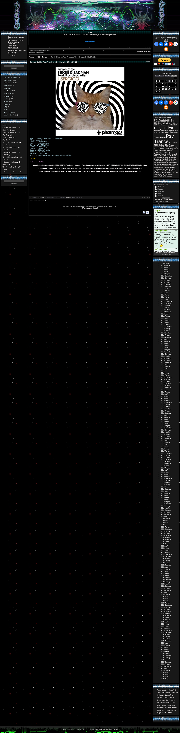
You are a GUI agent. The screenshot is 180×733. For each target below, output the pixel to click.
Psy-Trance (8, 83)
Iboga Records (159, 149)
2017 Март (165, 440)
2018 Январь (165, 461)
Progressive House (160, 152)
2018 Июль (165, 474)
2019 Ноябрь (165, 508)
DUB (168, 117)
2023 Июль (165, 601)
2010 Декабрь (166, 282)
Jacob (168, 162)
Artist (6, 109)
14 (172, 84)
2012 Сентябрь (166, 326)
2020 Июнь (165, 523)
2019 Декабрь (166, 510)
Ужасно (160, 196)
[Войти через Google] (175, 44)
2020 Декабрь (166, 535)
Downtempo (164, 130)
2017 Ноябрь (165, 457)
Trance (171, 145)
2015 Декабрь (166, 409)
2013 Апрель (165, 341)
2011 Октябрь (166, 303)
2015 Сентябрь (166, 402)
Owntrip (168, 164)
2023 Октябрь (166, 607)
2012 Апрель (165, 316)
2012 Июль (165, 322)
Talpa (163, 174)
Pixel (164, 171)
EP (171, 117)
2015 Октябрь (166, 404)
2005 (168, 121)
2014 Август (165, 375)
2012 (166, 145)
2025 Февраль (166, 641)
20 (169, 86)
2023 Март (165, 592)
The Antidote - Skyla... (10, 152)
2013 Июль (165, 347)
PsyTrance (162, 117)
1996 (156, 123)
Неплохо (161, 191)
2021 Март (165, 542)
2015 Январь (165, 385)
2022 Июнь (165, 573)
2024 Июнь (165, 624)
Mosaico (173, 157)
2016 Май (164, 419)
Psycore (157, 137)
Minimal (167, 157)
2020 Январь (165, 512)
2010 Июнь (165, 269)
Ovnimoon (157, 159)
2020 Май (164, 520)
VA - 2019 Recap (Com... (11, 157)
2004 (170, 123)
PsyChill (171, 130)
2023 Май (164, 596)
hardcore (157, 147)
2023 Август (165, 603)
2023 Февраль (166, 590)
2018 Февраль (166, 464)
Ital (169, 169)
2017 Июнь (165, 447)
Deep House (163, 156)
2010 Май (164, 267)
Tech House (172, 156)
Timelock (165, 166)
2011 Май (164, 293)
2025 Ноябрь (165, 660)
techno (167, 119)
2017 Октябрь (166, 455)
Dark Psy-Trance (10, 77)
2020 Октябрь (166, 531)
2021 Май (164, 546)
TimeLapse (168, 176)
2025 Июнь (165, 649)
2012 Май (164, 318)
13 (169, 84)
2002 (156, 119)
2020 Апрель (165, 518)
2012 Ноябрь (165, 331)
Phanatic (173, 171)
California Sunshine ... (10, 127)
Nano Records (165, 154)
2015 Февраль (166, 388)
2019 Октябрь (166, 506)
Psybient (175, 132)
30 (156, 92)
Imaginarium (161, 164)
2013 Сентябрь (166, 352)
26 (166, 89)
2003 (159, 123)
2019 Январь (165, 487)
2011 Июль (165, 297)
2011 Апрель (165, 291)
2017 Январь (165, 436)
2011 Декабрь (166, 307)
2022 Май (164, 571)
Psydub (163, 137)
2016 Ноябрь (165, 432)
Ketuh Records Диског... (11, 172)
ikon (155, 164)
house (156, 156)
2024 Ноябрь (165, 634)
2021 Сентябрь (166, 554)
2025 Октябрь (166, 658)
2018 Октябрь (166, 480)
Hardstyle (174, 154)
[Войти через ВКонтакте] (161, 44)
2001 (161, 121)
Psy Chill (172, 142)
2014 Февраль (166, 362)
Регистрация (87, 208)
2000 (170, 132)
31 (159, 92)
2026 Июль (165, 677)
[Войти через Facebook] (166, 44)
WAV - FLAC (8, 112)
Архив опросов (169, 200)
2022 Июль (165, 575)
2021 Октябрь (166, 556)
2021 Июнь (165, 548)
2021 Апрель (165, 544)
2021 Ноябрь (165, 558)
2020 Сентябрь (166, 529)
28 (172, 89)
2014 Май (164, 369)
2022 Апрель (165, 569)
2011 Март (164, 288)
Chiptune (7, 88)
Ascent (156, 162)
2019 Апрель (165, 493)
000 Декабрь (165, 263)
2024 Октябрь (166, 632)
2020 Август (165, 527)
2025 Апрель (165, 645)
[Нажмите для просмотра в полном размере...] (90, 135)
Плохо (160, 193)
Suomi (6, 101)
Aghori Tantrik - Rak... (10, 132)
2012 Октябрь (166, 329)
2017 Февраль (166, 438)
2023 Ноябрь (165, 609)
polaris (156, 176)
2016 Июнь (165, 421)
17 (159, 86)
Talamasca (174, 172)
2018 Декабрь (166, 485)
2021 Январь (165, 537)
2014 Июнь (165, 371)
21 (172, 86)
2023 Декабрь (166, 611)
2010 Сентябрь (166, 276)
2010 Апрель (165, 265)
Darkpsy (162, 145)
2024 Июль (165, 626)
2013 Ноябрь (165, 356)
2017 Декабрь (166, 459)
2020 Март (165, 516)
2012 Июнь (165, 320)
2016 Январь (165, 411)
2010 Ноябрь (165, 280)
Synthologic (158, 171)
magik (168, 171)
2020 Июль (165, 525)
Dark (176, 130)
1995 (166, 132)
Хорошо (160, 189)
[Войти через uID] (156, 44)
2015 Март (165, 390)
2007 (165, 121)
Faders (161, 176)
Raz (155, 167)
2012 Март (165, 314)
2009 (172, 121)
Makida (164, 159)
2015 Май (164, 394)
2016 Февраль (166, 413)
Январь (44, 57)
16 (156, 86)
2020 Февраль (166, 514)
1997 (171, 125)
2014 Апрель (165, 366)
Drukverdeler (171, 159)
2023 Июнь (165, 599)
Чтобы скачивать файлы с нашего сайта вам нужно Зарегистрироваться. (90, 35)
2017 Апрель (165, 442)
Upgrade (160, 167)
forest (156, 117)
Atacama (163, 172)
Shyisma (168, 161)
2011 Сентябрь (166, 301)
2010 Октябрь (166, 278)
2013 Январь (165, 335)
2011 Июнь (165, 295)
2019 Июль (165, 499)
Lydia (168, 172)
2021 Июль (165, 550)
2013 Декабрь (166, 358)
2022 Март (165, 567)
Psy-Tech (7, 93)
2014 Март (165, 364)
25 (163, 89)
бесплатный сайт (106, 729)
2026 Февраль (166, 666)
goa (168, 125)
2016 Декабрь (166, 434)
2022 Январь (165, 563)
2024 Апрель (165, 620)
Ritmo (162, 161)
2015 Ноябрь (165, 407)
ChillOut (175, 123)
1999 (175, 125)
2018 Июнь (165, 472)
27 (169, 89)
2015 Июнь (165, 396)
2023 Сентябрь (166, 605)
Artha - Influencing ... (10, 137)
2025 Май (164, 647)
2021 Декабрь (166, 561)
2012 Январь (165, 310)
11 (163, 84)
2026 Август (165, 679)
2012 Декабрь (166, 333)
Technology (169, 174)
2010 (156, 132)
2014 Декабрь (166, 383)
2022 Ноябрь (165, 584)
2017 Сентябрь (166, 453)
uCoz (116, 729)
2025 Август (165, 653)
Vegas (160, 169)
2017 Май (164, 445)
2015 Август (165, 400)
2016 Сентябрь (166, 428)
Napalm (68, 197)
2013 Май (164, 343)
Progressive (163, 128)
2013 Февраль (166, 337)
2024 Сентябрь (166, 630)
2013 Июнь (165, 345)
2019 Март (165, 491)
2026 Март (165, 668)
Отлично (161, 187)
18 (163, 86)
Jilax (172, 161)
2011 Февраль (166, 286)
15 (176, 84)
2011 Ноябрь (165, 305)
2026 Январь (165, 664)
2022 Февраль (166, 565)
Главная (32, 57)
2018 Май (164, 470)
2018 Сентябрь (166, 478)
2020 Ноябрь (165, 533)
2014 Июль (165, 373)
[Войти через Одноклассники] (166, 49)
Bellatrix (165, 169)
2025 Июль (165, 651)
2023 (38, 57)
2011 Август (165, 299)
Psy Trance (164, 138)
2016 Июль (165, 423)
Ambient (7, 96)
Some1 (173, 169)
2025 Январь (165, 639)
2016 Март (165, 415)
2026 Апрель (165, 670)
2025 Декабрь (166, 662)
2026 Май (164, 672)
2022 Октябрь (166, 582)
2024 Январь (165, 613)
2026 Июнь (165, 674)
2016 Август (165, 426)
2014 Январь (165, 360)
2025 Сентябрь (166, 655)
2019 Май (164, 495)
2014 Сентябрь (166, 377)
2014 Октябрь (166, 379)
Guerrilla (172, 166)
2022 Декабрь (166, 586)
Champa (166, 167)
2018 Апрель (165, 468)
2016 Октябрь (166, 430)
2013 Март (165, 339)
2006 (156, 125)
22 (176, 86)
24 (159, 89)
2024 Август (165, 628)
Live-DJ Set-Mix (9, 115)
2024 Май (164, 622)
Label (6, 104)
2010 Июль (165, 272)
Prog (175, 147)
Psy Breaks (168, 150)
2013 (162, 147)
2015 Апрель (165, 392)
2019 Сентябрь (166, 504)
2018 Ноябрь (165, 483)
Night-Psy (7, 85)
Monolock (162, 162)
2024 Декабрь (166, 637)
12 (166, 84)
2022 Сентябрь (166, 580)
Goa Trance (8, 80)
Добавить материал (143, 51)
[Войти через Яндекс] (171, 44)
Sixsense (174, 162)
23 (156, 89)
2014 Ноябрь (165, 381)
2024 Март (165, 618)
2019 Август (165, 501)
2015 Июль (165, 398)
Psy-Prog (7, 91)
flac (174, 117)
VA (5, 107)
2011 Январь (165, 284)
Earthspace (158, 166)
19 (166, 86)
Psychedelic (162, 125)
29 (176, 89)
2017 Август (165, 451)
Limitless (175, 164)
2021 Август (165, 552)
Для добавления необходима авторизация (166, 253)
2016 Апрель (165, 417)
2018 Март (165, 466)
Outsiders (157, 174)
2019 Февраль (166, 489)
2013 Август (165, 350)
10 (159, 84)
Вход (95, 208)
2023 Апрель (165, 594)
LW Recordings (159, 157)
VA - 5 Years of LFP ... (10, 147)
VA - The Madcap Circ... (11, 167)
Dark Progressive (172, 149)
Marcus (156, 172)
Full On (6, 99)
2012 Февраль (166, 312)
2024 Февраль (166, 615)
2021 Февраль (166, 539)
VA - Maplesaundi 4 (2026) (166, 702)
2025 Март (165, 643)
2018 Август (165, 476)
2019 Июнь (165, 497)
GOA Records (159, 150)
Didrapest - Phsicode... (10, 162)
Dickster (157, 161)
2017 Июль (165, 449)
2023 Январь (165, 588)
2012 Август (165, 324)
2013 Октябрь (166, 354)
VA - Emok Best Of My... (11, 142)
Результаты (158, 200)
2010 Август (165, 274)
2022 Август (165, 577)
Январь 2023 (166, 73)
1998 (162, 132)
